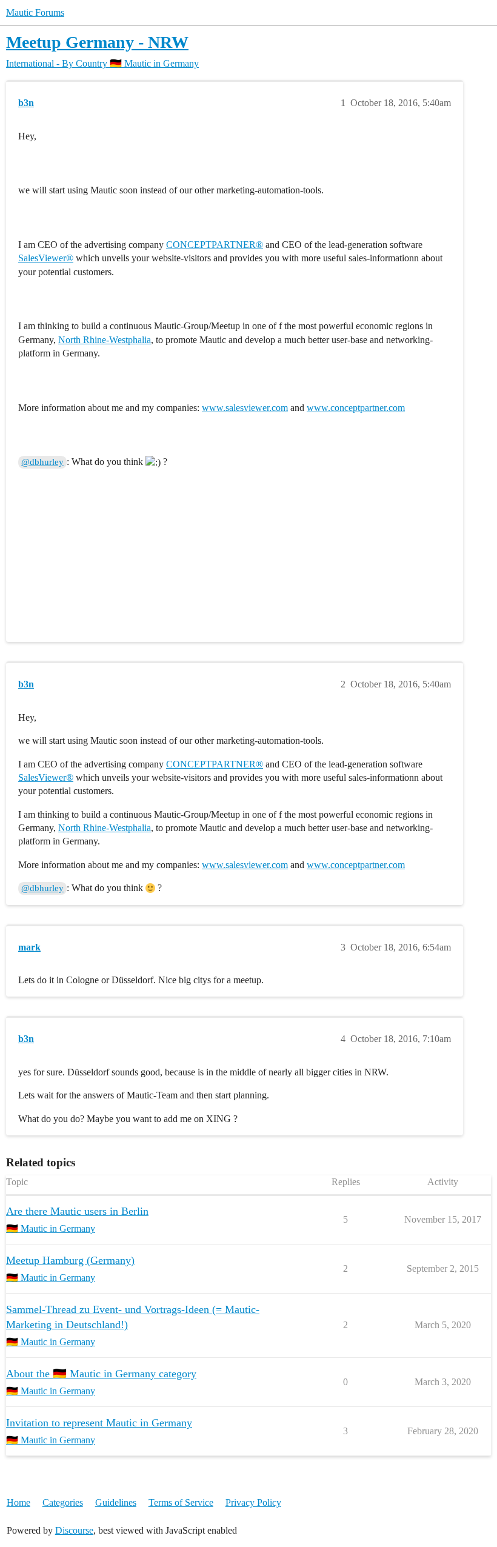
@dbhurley (42, 462)
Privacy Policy (253, 1502)
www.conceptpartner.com (356, 408)
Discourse (74, 1530)
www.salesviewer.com (245, 408)
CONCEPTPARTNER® (214, 244)
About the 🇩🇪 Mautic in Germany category (101, 1374)
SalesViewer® (45, 258)
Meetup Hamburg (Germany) (70, 1260)
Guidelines (115, 1502)
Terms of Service (180, 1502)
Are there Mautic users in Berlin (77, 1211)
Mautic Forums (35, 12)
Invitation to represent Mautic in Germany (99, 1423)
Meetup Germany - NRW (97, 42)
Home (18, 1502)
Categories (62, 1502)
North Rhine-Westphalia (104, 340)
